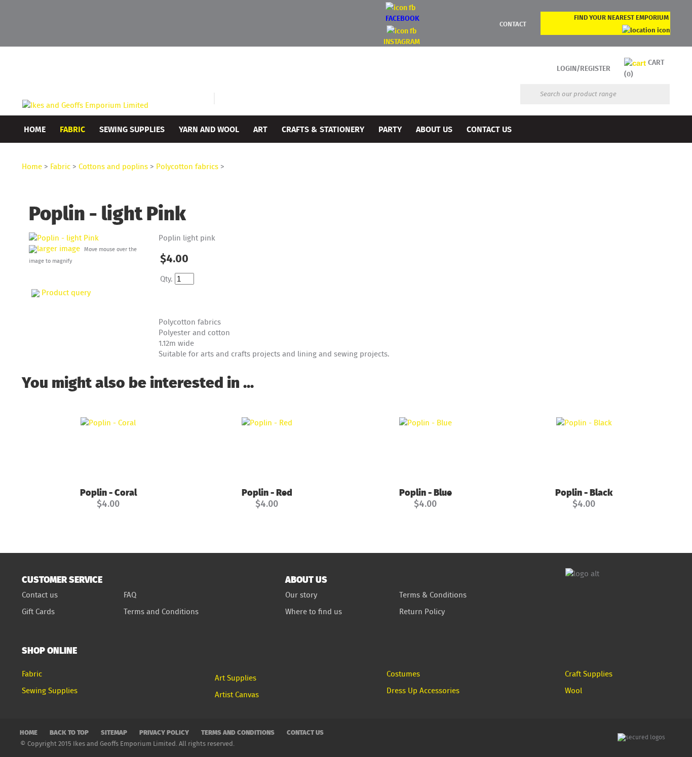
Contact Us (489, 129)
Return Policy (422, 611)
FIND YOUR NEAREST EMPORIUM (621, 17)
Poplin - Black (583, 492)
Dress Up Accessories (423, 690)
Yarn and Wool (209, 129)
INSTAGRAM (401, 41)
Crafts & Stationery (323, 129)
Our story (301, 595)
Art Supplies (235, 678)
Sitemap (114, 732)
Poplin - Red (267, 492)
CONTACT (512, 24)
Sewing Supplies (132, 129)
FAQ (130, 595)
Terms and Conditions (162, 611)
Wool (573, 690)
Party (390, 129)
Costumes (403, 674)
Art (260, 129)
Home (35, 129)
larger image (58, 248)
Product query (66, 292)
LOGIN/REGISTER (583, 68)
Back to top (69, 732)
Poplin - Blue (425, 492)
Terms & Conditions (433, 595)
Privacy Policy (164, 732)
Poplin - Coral (108, 492)
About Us (434, 129)
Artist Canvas (237, 694)
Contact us (40, 595)
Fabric (72, 129)
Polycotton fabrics (187, 166)
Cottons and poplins (113, 166)
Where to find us (313, 611)
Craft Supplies (588, 674)
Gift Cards (38, 611)
